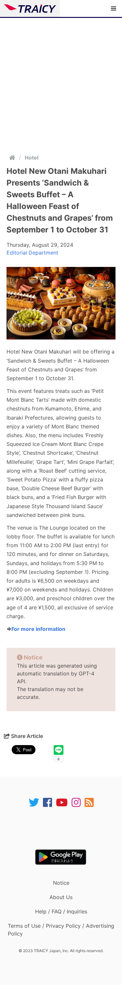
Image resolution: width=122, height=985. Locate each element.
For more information (38, 629)
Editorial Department (32, 252)
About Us (61, 897)
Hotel (31, 157)
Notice (61, 883)
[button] (113, 8)
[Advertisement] (61, 82)
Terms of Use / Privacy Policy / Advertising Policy (61, 930)
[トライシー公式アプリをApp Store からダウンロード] (65, 828)
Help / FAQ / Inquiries (61, 911)
